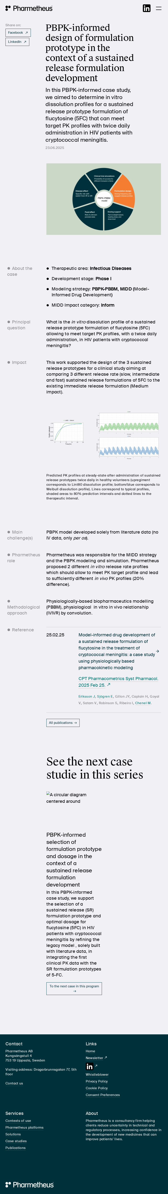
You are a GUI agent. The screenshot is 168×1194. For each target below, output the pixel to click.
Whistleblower (97, 1074)
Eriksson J (87, 696)
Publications (15, 1148)
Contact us (14, 1083)
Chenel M (143, 703)
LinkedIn (15, 42)
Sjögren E (105, 696)
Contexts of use (18, 1121)
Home (90, 1051)
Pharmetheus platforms (24, 1127)
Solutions (13, 1134)
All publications (61, 723)
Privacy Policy (97, 1081)
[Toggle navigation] (159, 8)
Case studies (16, 1141)
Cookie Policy (97, 1088)
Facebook (16, 32)
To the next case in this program (74, 986)
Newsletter (94, 1058)
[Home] (28, 8)
